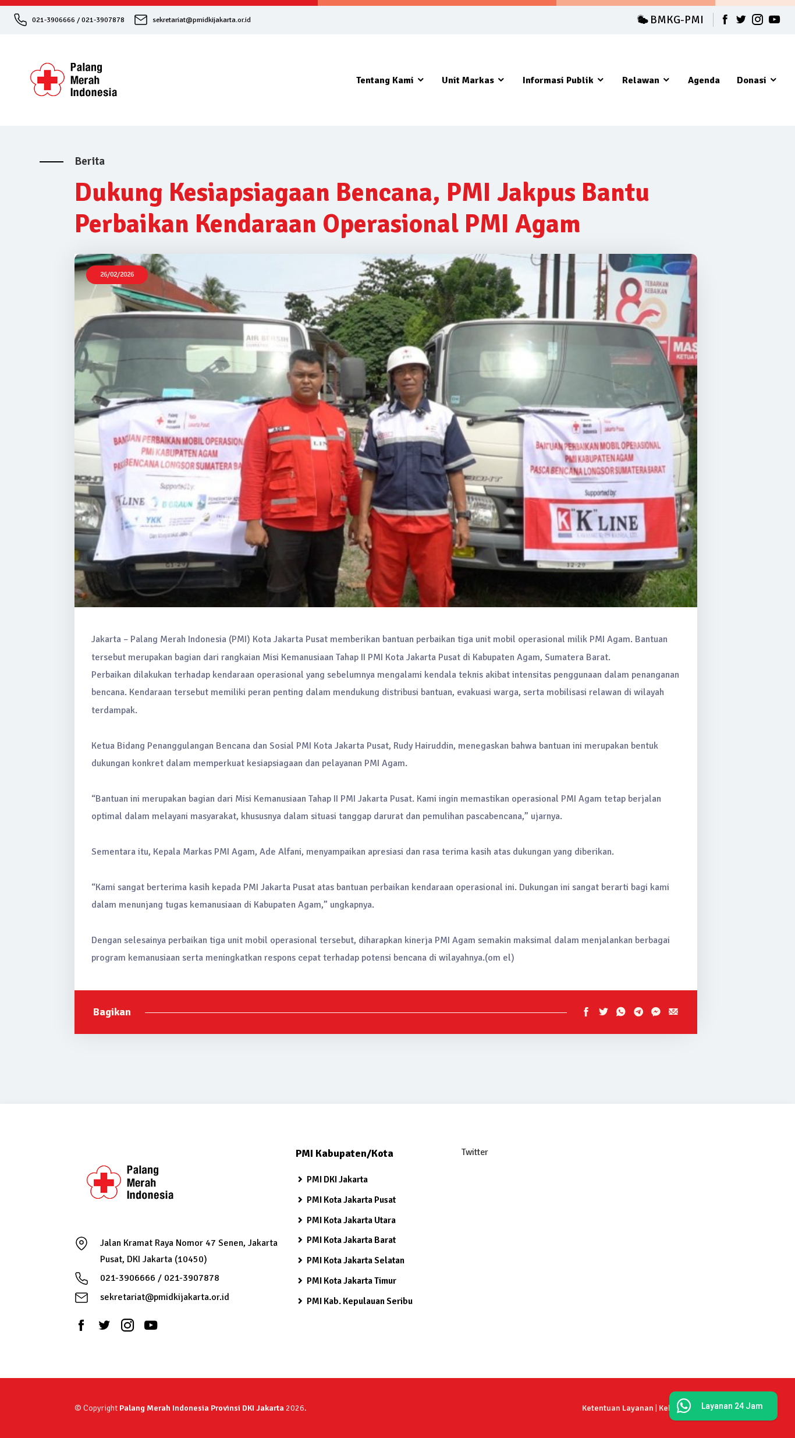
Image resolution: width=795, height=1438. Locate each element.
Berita (89, 161)
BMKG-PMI (676, 20)
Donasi (753, 80)
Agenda (704, 80)
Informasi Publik (559, 80)
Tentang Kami (386, 80)
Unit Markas (469, 80)
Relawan (642, 80)
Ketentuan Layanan (618, 1408)
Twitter (475, 1152)
